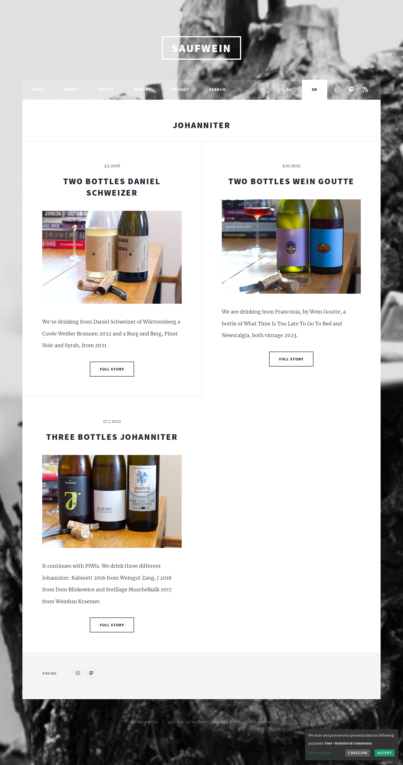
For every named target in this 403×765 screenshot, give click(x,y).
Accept (384, 753)
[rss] (365, 90)
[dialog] (351, 744)
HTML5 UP (196, 722)
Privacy (180, 89)
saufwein (201, 48)
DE (289, 89)
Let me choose (319, 753)
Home (38, 89)
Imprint (142, 89)
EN (314, 89)
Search (217, 89)
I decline (357, 753)
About (71, 89)
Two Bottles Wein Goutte (291, 181)
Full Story (112, 369)
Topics (106, 89)
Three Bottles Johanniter (111, 436)
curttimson (256, 722)
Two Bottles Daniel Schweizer (111, 187)
